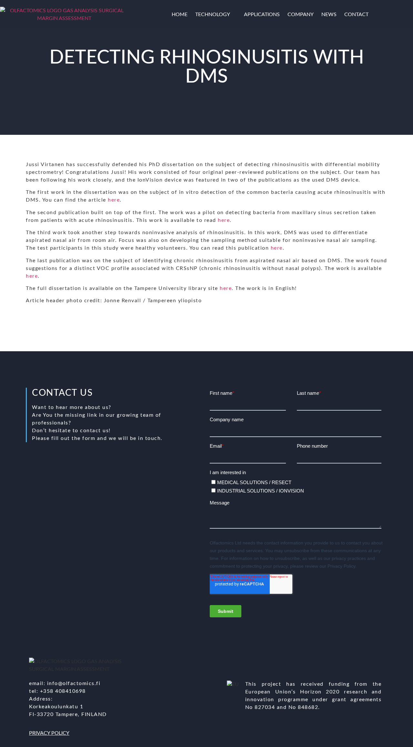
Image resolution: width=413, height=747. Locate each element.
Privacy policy (49, 733)
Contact (356, 14)
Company (300, 14)
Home (179, 14)
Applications (262, 14)
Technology (212, 14)
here (114, 200)
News (329, 14)
